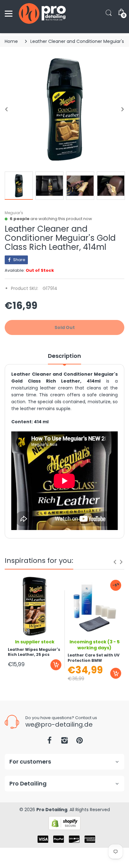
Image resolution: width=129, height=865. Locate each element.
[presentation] (115, 562)
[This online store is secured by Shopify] (64, 823)
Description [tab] (64, 356)
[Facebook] (49, 742)
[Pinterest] (79, 742)
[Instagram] (64, 742)
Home (11, 41)
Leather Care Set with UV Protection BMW (94, 658)
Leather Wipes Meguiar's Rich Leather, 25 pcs (34, 652)
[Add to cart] (55, 664)
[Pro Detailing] (42, 13)
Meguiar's (14, 212)
